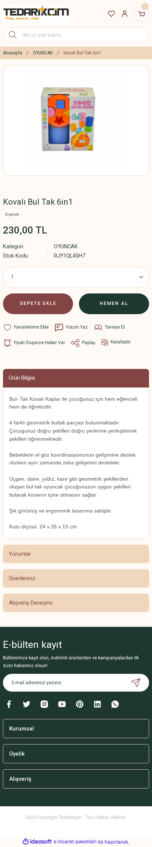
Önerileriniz (22, 578)
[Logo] (36, 13)
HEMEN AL (114, 303)
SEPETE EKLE (38, 303)
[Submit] (135, 683)
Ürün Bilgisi (22, 377)
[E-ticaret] (75, 842)
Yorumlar (20, 554)
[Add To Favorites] (26, 327)
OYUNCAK (66, 246)
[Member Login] (124, 13)
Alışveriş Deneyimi (30, 602)
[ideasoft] (37, 841)
